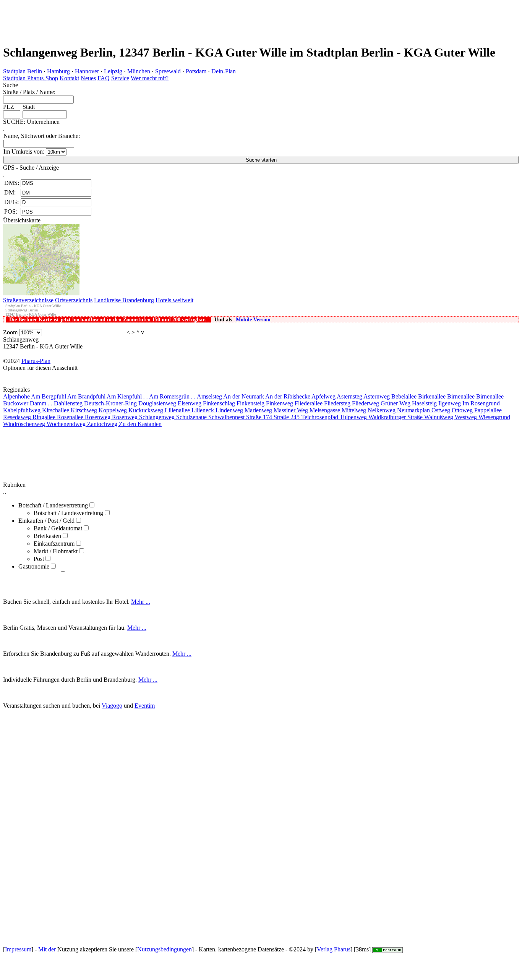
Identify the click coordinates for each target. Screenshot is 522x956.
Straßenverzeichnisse (28, 300)
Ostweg (441, 410)
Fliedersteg (338, 403)
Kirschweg (85, 410)
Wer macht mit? (150, 78)
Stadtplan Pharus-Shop (30, 78)
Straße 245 (287, 417)
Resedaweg (17, 417)
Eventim (145, 705)
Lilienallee (178, 410)
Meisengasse (326, 410)
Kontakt (69, 78)
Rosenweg (98, 417)
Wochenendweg (67, 424)
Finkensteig (251, 403)
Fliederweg (366, 403)
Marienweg (259, 410)
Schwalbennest (227, 417)
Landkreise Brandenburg (124, 300)
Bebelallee (404, 396)
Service (120, 78)
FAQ (103, 78)
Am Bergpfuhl (49, 396)
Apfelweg (324, 396)
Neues (88, 78)
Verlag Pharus (333, 949)
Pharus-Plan (35, 361)
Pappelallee (488, 410)
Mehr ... (140, 601)
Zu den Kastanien (140, 424)
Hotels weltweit (174, 300)
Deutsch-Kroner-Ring (111, 403)
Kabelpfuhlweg (22, 410)
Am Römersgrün (172, 396)
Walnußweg (439, 417)
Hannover (87, 71)
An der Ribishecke (288, 396)
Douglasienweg (158, 403)
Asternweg (377, 396)
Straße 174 (260, 417)
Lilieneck (203, 410)
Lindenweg (230, 410)
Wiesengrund (494, 417)
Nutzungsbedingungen (164, 949)
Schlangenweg (157, 417)
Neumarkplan (414, 410)
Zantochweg (103, 424)
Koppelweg (113, 410)
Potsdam (196, 71)
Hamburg (58, 71)
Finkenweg (280, 403)
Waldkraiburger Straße (396, 417)
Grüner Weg (396, 403)
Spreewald (168, 71)
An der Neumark (244, 396)
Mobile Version (253, 319)
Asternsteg (350, 396)
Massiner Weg (292, 410)
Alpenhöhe (17, 396)
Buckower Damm (27, 403)
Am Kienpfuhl (127, 396)
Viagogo (112, 705)
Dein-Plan (223, 71)
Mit (42, 949)
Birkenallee (432, 396)
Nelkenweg (382, 410)
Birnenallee (461, 396)
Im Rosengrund (481, 403)
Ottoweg (463, 410)
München (139, 71)
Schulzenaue (192, 417)
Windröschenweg (25, 424)
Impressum (18, 949)
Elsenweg (190, 403)
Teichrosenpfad (320, 417)
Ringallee (44, 417)
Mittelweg (355, 410)
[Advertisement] (139, 17)
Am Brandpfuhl (87, 396)
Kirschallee (56, 410)
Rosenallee (71, 417)
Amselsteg (210, 396)
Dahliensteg (69, 403)
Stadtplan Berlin (23, 71)
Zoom (10, 332)
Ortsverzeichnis (73, 300)
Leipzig (113, 71)
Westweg (466, 417)
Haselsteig (425, 403)
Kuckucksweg (146, 410)
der (52, 949)
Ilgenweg (450, 403)
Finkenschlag (220, 403)
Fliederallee (309, 403)
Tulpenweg (354, 417)
